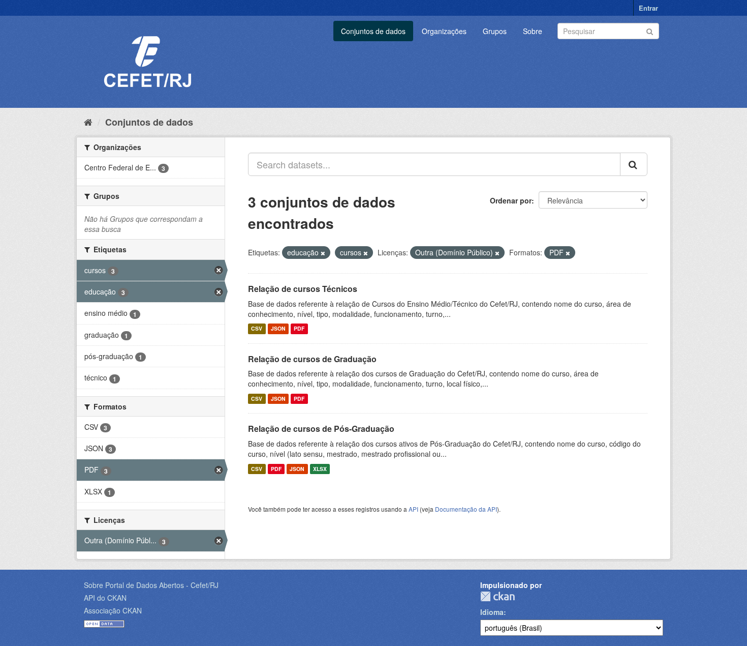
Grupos (495, 31)
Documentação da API (466, 509)
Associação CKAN (113, 610)
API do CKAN (105, 598)
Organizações (444, 31)
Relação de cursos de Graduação (312, 359)
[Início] (88, 121)
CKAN (497, 596)
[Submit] (649, 30)
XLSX (320, 469)
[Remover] (323, 253)
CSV (256, 329)
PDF (299, 329)
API (413, 509)
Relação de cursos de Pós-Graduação (321, 428)
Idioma (492, 612)
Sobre (532, 31)
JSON (278, 329)
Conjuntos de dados (373, 31)
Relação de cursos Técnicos (302, 289)
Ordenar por (511, 200)
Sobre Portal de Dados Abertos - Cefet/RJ (151, 585)
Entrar (648, 8)
